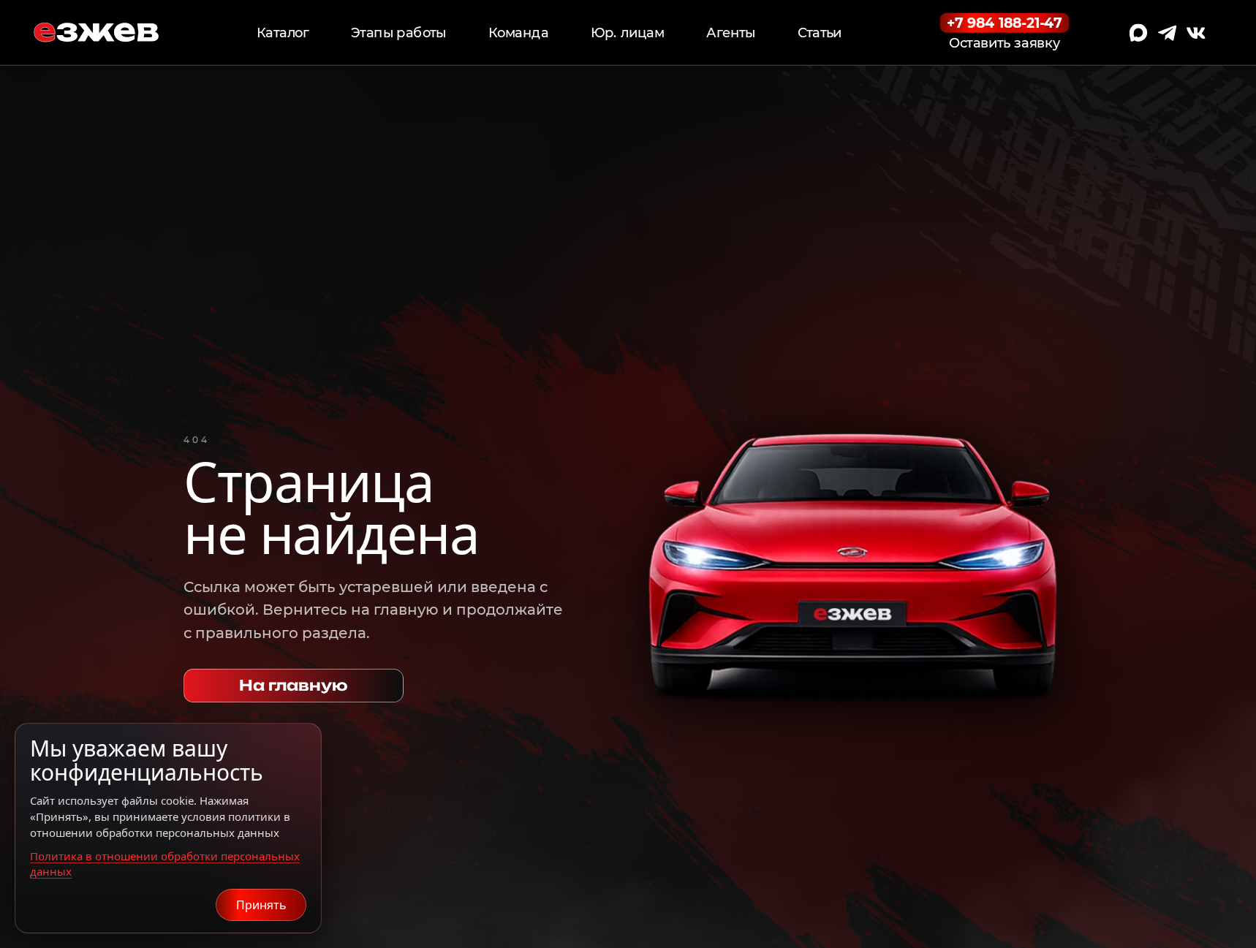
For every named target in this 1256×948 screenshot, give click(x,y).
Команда (518, 33)
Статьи (820, 33)
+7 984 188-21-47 (1004, 23)
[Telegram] (1167, 32)
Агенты (730, 33)
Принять (261, 905)
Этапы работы (398, 33)
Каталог (283, 33)
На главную (293, 685)
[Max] (1138, 32)
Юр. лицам (627, 33)
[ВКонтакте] (1196, 32)
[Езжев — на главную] (96, 32)
